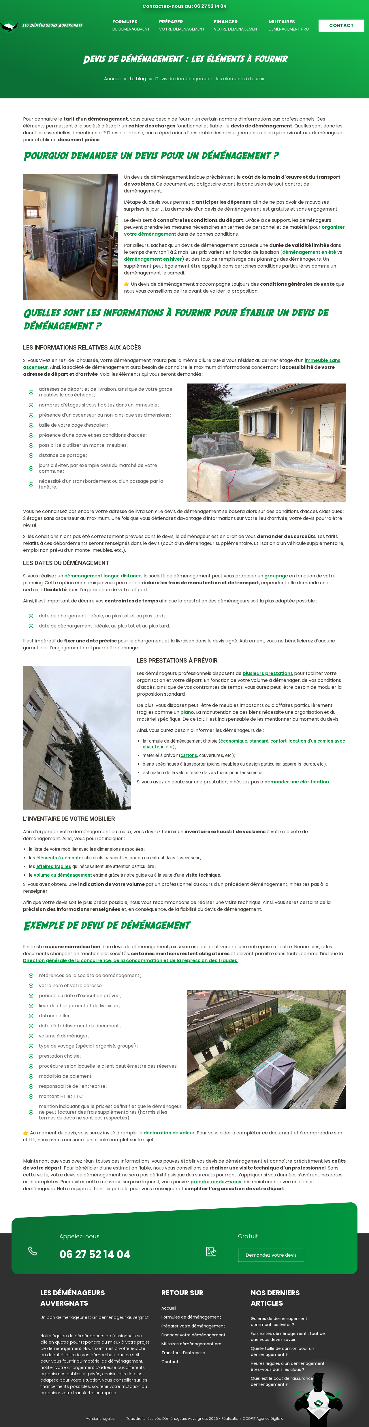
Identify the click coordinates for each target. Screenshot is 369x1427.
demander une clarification (296, 782)
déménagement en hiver (153, 259)
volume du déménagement (63, 875)
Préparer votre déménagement (193, 1326)
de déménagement (131, 25)
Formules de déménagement (191, 1317)
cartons (188, 755)
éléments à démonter (59, 858)
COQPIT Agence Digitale (263, 1418)
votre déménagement (182, 25)
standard (258, 741)
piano (187, 712)
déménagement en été (309, 252)
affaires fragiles (53, 866)
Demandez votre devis (271, 1255)
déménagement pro (289, 25)
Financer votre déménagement (193, 1335)
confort (278, 741)
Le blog (138, 78)
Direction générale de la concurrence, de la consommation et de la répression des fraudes (130, 960)
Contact (341, 25)
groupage (276, 576)
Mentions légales (100, 1418)
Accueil (112, 78)
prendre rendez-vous (216, 1181)
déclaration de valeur (169, 1133)
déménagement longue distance (103, 576)
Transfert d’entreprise (183, 1353)
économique (233, 741)
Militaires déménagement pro (191, 1344)
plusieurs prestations (268, 673)
